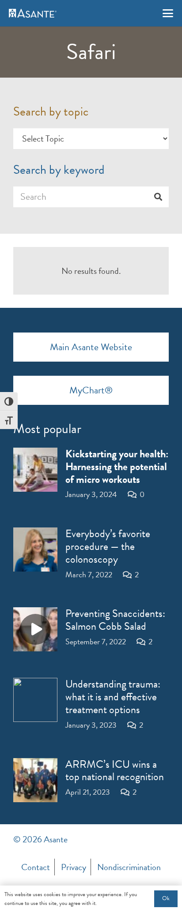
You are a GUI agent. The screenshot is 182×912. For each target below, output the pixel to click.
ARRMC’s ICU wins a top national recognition (114, 770)
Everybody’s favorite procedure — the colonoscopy (107, 546)
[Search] (158, 196)
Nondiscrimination (129, 867)
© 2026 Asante (40, 839)
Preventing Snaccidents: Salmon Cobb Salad (115, 620)
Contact (35, 867)
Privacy (73, 867)
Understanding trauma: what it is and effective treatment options (112, 697)
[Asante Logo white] (33, 13)
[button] (167, 13)
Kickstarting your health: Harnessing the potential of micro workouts (116, 466)
